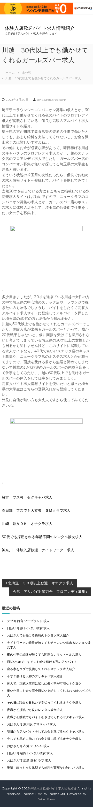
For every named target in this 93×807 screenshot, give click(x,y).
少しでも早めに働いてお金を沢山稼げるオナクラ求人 (44, 739)
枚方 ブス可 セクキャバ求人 (27, 497)
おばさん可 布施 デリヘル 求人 (28, 746)
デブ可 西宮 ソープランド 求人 (28, 621)
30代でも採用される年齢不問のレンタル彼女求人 (42, 536)
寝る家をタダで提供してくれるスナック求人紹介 (41, 669)
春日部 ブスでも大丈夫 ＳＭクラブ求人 (36, 510)
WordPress (46, 799)
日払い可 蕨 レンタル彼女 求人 (28, 628)
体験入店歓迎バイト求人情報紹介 (40, 28)
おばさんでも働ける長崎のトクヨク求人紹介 (38, 635)
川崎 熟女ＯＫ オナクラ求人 (27, 523)
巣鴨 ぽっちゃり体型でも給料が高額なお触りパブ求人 (45, 768)
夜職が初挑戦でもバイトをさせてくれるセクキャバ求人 (45, 717)
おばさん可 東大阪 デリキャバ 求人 (31, 724)
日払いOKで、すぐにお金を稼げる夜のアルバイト (42, 662)
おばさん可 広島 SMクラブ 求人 (29, 760)
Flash (39, 794)
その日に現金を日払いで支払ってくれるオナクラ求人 (44, 702)
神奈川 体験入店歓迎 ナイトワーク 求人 (38, 550)
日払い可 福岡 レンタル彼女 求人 (30, 753)
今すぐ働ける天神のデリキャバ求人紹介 (35, 676)
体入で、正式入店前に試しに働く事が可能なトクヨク (44, 683)
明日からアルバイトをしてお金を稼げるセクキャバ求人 (45, 731)
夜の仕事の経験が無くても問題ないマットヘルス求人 (44, 654)
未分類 (26, 73)
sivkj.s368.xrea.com (51, 100)
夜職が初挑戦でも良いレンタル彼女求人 (35, 710)
